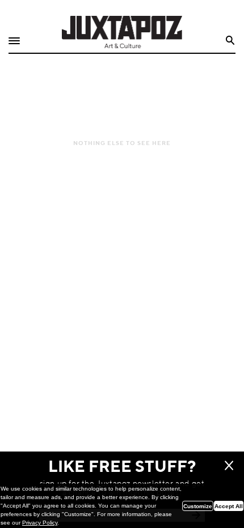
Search (230, 40)
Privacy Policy (39, 523)
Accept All (228, 506)
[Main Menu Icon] (14, 41)
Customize (197, 506)
